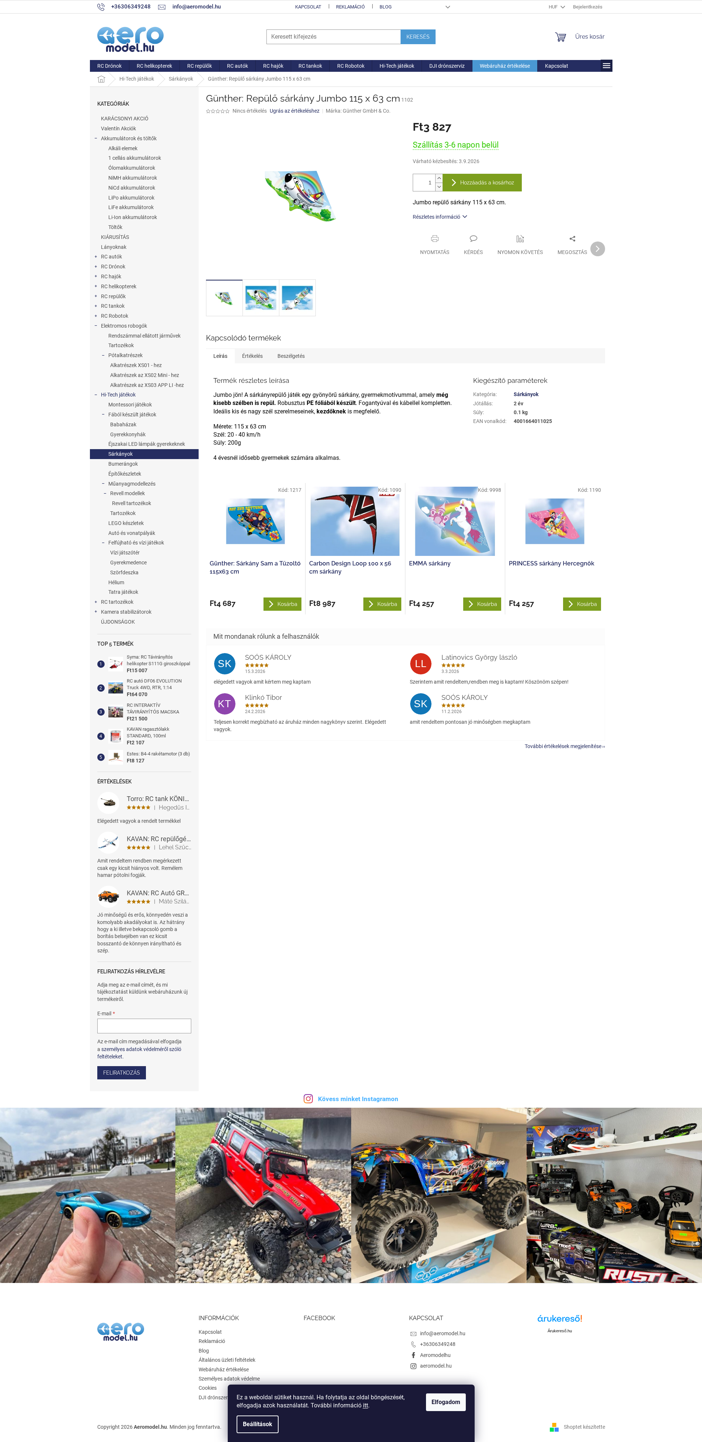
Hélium (116, 582)
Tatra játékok (123, 592)
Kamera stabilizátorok (126, 612)
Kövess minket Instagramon (358, 1099)
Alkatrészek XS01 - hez (136, 365)
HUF (554, 7)
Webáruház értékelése (224, 1369)
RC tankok (113, 306)
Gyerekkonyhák (128, 434)
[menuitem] (109, 66)
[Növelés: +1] (439, 178)
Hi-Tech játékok (118, 395)
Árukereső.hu (560, 1331)
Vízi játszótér (125, 553)
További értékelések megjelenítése (563, 746)
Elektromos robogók (124, 326)
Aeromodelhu (435, 1355)
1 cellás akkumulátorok (134, 158)
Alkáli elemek (122, 148)
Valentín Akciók (118, 128)
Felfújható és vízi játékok (136, 543)
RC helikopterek (118, 286)
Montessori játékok (130, 405)
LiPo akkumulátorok (131, 198)
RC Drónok (113, 266)
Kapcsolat (308, 7)
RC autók (111, 257)
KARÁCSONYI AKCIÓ (125, 118)
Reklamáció (350, 7)
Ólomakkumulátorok (131, 168)
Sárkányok (120, 454)
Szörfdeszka (124, 572)
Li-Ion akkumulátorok (132, 217)
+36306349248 (437, 1344)
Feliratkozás (121, 1073)
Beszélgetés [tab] (291, 356)
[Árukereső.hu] (560, 1321)
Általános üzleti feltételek (227, 1360)
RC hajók (111, 276)
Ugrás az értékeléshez (294, 111)
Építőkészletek (124, 474)
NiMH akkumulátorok (132, 178)
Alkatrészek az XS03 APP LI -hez (147, 385)
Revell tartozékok (131, 503)
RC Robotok (114, 316)
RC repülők (113, 296)
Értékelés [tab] (252, 356)
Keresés (418, 37)
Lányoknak (113, 247)
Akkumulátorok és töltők (129, 138)
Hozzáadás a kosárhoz (487, 183)
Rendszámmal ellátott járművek (144, 336)
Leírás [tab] (220, 356)
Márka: (358, 111)
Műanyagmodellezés (132, 484)
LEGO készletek (126, 523)
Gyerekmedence (128, 562)
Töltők (115, 227)
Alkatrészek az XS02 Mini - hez (144, 375)
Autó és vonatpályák (131, 533)
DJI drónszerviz (216, 1397)
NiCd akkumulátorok (131, 188)
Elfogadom (446, 1402)
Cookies (208, 1388)
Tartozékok (121, 345)
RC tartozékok (117, 602)
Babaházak (123, 424)
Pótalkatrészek (125, 355)
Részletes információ (436, 217)
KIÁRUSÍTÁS (115, 237)
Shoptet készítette (584, 1426)
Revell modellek (127, 493)
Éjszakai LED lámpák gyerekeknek (146, 444)
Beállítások (257, 1424)
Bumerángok (123, 464)
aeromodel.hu (436, 1366)
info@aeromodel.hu (442, 1333)
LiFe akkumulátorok (131, 207)
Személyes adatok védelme (229, 1379)
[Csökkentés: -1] (439, 187)
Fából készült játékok (132, 414)
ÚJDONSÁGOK (118, 622)
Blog (386, 7)
